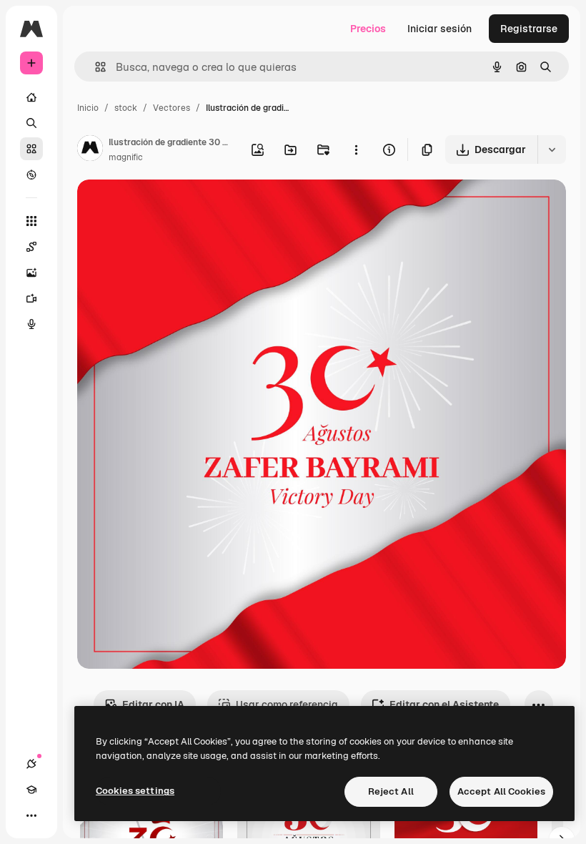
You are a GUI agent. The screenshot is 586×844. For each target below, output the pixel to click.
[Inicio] (31, 97)
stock (125, 108)
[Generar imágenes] (31, 272)
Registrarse (528, 28)
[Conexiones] (31, 763)
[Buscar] (31, 123)
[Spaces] (31, 246)
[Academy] (31, 789)
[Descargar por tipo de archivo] (551, 149)
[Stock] (31, 148)
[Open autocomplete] (94, 67)
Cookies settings (135, 791)
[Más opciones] (356, 149)
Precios (368, 28)
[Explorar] (31, 174)
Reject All (391, 791)
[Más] (31, 815)
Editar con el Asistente (444, 704)
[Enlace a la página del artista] (90, 150)
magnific (126, 157)
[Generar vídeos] (31, 298)
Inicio (88, 108)
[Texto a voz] (31, 324)
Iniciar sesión (439, 28)
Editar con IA (153, 704)
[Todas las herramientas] (31, 221)
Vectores (171, 108)
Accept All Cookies (501, 791)
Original (169, 207)
